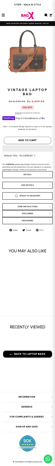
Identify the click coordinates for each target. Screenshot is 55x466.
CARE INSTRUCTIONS (27, 206)
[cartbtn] (23, 295)
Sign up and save (27, 426)
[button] (27, 148)
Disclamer (27, 213)
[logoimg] (27, 15)
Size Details (27, 185)
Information (26, 396)
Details (28, 174)
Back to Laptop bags (29, 354)
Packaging (27, 220)
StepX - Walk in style (27, 4)
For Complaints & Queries (27, 416)
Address (26, 406)
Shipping (18, 113)
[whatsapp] (48, 459)
